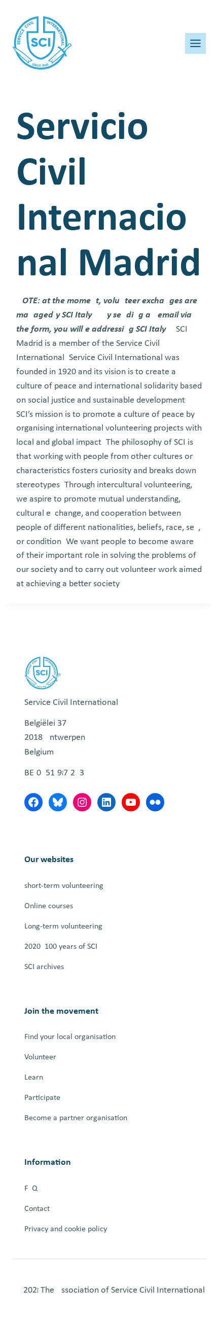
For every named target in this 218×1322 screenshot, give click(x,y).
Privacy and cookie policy (65, 1229)
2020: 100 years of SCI (60, 947)
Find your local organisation (70, 1037)
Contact (37, 1209)
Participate (42, 1098)
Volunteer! (41, 1057)
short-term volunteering (63, 886)
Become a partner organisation (75, 1118)
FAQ (31, 1189)
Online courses (48, 906)
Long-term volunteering (63, 926)
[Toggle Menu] (195, 43)
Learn (33, 1078)
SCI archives (44, 967)
